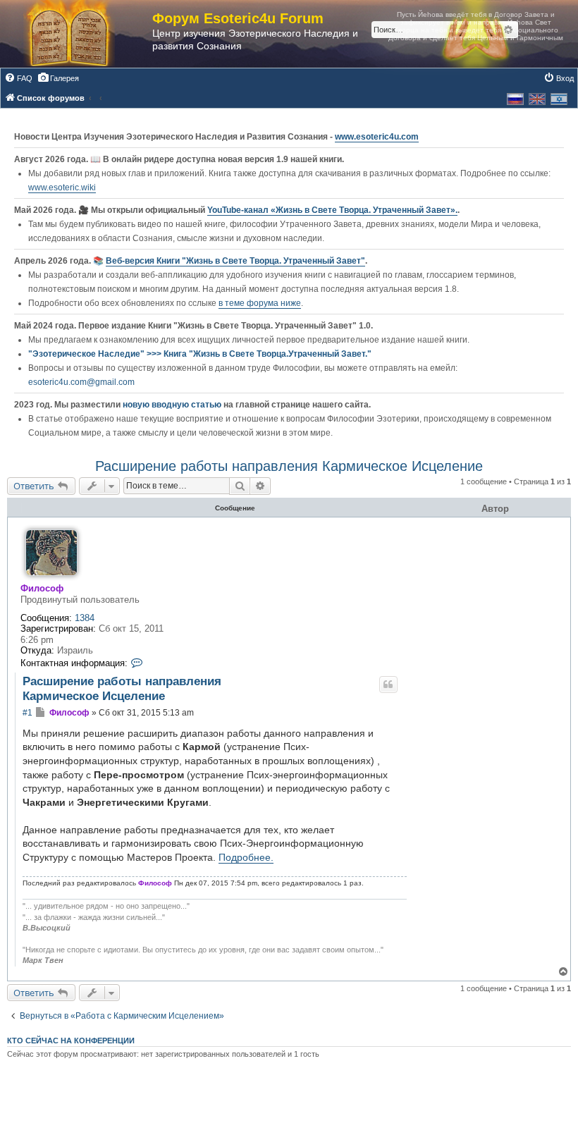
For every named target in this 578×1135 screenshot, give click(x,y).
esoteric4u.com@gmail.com (81, 382)
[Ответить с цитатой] (388, 684)
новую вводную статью (173, 405)
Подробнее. (246, 857)
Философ (41, 588)
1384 (84, 618)
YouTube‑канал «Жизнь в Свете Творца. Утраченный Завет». (332, 210)
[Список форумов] (83, 34)
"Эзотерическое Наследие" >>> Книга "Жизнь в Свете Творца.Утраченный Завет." (199, 354)
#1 (27, 713)
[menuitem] (18, 78)
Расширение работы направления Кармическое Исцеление (289, 466)
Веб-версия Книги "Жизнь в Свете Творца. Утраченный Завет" (235, 261)
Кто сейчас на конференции (71, 1040)
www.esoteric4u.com (377, 137)
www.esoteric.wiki (62, 187)
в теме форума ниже (260, 303)
